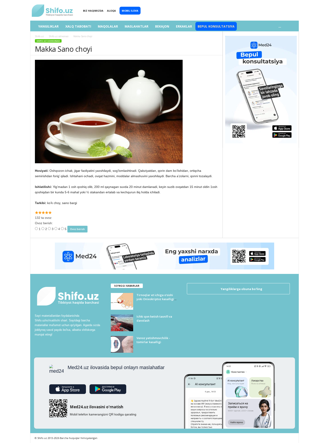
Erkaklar (184, 26)
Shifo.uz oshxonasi (48, 40)
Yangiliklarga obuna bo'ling (241, 289)
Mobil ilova (130, 10)
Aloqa (111, 10)
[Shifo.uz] (52, 7)
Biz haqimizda (93, 10)
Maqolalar (108, 26)
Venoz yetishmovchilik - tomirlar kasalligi (153, 340)
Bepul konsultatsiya (216, 26)
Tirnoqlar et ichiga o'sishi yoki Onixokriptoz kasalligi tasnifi (155, 299)
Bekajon (162, 26)
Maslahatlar (136, 26)
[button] (292, 26)
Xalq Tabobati (78, 26)
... (279, 26)
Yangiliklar (48, 26)
